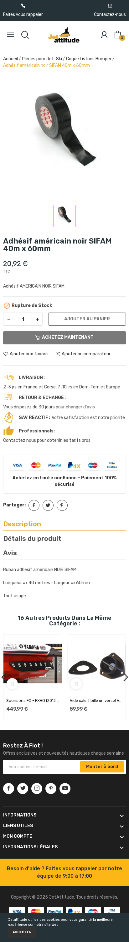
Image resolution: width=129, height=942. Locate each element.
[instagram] (36, 788)
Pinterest (62, 505)
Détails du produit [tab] (32, 538)
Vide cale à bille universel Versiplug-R (96, 700)
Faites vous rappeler (23, 14)
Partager (33, 505)
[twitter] (22, 788)
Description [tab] (22, 524)
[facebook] (8, 788)
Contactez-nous (110, 14)
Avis (10, 553)
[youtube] (64, 788)
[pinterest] (50, 788)
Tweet (48, 505)
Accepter (22, 932)
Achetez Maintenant (68, 337)
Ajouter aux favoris (29, 354)
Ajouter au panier (87, 319)
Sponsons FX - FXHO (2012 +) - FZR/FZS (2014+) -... (32, 700)
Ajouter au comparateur (86, 354)
